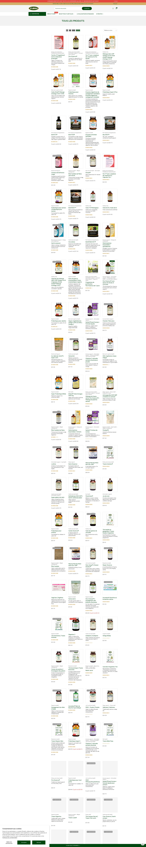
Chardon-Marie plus (108, 321)
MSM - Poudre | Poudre (92, 707)
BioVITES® (71, 134)
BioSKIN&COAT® (91, 242)
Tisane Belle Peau (108, 741)
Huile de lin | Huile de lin (110, 208)
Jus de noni (106, 496)
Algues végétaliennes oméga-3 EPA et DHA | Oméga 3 (75, 322)
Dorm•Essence (72, 464)
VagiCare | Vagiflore (57, 597)
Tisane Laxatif (72, 818)
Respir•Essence (107, 565)
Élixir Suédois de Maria (57, 430)
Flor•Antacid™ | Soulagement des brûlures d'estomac (91, 600)
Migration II (71, 634)
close (30, 1)
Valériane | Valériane (109, 707)
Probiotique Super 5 (74, 741)
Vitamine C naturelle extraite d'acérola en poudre (92, 360)
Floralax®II (106, 430)
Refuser (39, 842)
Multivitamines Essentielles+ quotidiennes (107, 244)
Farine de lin (72, 599)
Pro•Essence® (55, 780)
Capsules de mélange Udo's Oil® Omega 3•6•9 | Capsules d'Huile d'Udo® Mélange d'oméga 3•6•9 (58, 282)
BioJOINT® (106, 134)
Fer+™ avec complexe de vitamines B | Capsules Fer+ (109, 175)
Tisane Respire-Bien (57, 741)
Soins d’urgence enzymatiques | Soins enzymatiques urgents (75, 280)
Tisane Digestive (56, 817)
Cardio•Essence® (73, 531)
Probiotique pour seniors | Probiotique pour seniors (58, 209)
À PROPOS (99, 14)
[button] (73, 845)
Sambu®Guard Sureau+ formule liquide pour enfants (109, 783)
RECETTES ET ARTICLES (66, 14)
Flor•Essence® (72, 56)
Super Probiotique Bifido (58, 394)
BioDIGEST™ (72, 208)
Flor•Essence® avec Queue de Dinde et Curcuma (109, 282)
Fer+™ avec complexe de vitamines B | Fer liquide (92, 56)
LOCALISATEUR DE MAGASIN (85, 14)
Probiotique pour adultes (58, 321)
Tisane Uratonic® (108, 464)
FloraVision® (89, 496)
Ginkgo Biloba (107, 635)
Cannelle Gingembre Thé (110, 667)
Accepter (24, 842)
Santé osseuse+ (56, 243)
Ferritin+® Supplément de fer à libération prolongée (58, 56)
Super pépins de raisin (57, 497)
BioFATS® (54, 134)
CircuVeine (71, 242)
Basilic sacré (89, 670)
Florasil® (88, 172)
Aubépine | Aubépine (92, 635)
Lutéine (53, 464)
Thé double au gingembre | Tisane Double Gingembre (108, 531)
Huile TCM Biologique (92, 208)
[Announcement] (73, 1)
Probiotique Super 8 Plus (110, 92)
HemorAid (71, 356)
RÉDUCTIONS (52, 14)
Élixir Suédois (55, 566)
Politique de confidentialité (9, 837)
